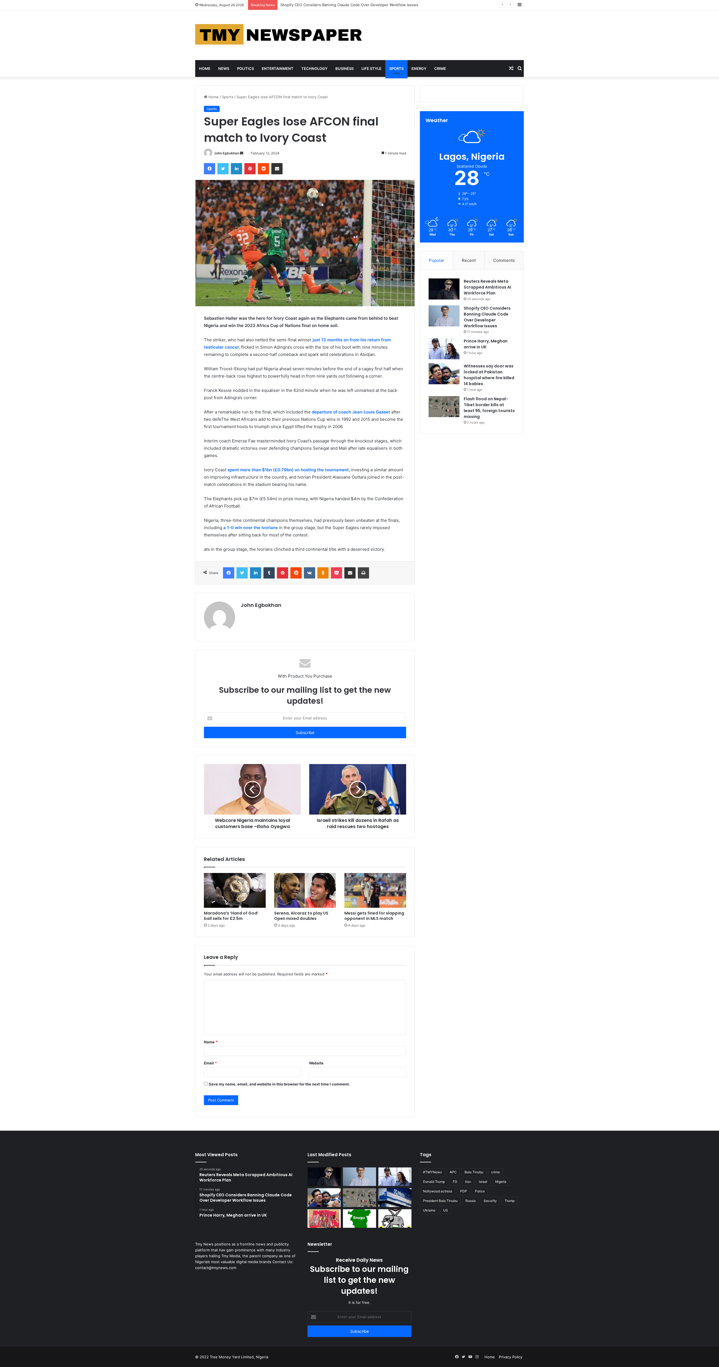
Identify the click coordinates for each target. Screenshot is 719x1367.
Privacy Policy (510, 1357)
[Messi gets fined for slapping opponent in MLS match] (375, 890)
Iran (468, 1181)
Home (204, 68)
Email (210, 1063)
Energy (418, 68)
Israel (483, 1181)
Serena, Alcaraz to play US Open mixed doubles (301, 915)
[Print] (363, 573)
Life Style (371, 68)
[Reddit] (263, 168)
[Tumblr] (269, 573)
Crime (440, 68)
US (445, 1210)
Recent (469, 260)
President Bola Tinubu (440, 1201)
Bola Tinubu (474, 1172)
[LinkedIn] (236, 168)
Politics (245, 68)
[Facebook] (209, 168)
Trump (510, 1201)
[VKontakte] (309, 573)
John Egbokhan (226, 153)
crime (495, 1172)
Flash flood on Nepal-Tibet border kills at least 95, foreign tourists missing (489, 407)
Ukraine (429, 1210)
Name (210, 1042)
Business (344, 68)
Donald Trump (434, 1181)
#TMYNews (432, 1172)
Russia (470, 1201)
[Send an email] (241, 153)
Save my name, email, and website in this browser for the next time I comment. (279, 1084)
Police (480, 1191)
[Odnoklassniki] (323, 573)
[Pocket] (336, 573)
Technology (314, 68)
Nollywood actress (437, 1191)
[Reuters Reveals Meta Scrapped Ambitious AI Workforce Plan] (444, 289)
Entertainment (277, 68)
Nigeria (500, 1181)
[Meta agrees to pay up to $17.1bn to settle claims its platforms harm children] (394, 1197)
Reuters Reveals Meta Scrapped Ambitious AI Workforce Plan (487, 287)
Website (316, 1063)
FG (455, 1181)
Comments (504, 260)
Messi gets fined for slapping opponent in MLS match (374, 915)
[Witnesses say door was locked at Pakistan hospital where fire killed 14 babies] (444, 373)
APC (453, 1172)
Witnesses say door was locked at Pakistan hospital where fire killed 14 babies (489, 375)
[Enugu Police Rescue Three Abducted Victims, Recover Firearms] (359, 1218)
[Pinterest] (250, 168)
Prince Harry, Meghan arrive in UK (310, 5)
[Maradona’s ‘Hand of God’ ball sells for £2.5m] (235, 890)
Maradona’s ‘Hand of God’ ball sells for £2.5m (231, 915)
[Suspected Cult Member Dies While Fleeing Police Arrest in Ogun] (324, 1218)
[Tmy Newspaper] (279, 35)
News (223, 68)
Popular (436, 260)
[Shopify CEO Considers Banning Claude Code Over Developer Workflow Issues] (444, 315)
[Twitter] (223, 168)
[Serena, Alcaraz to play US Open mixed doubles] (305, 890)
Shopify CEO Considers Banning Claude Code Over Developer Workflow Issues (487, 317)
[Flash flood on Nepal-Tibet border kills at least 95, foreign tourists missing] (444, 406)
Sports (396, 68)
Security (490, 1201)
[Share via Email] (277, 168)
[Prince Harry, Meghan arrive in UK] (444, 348)
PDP (463, 1191)
